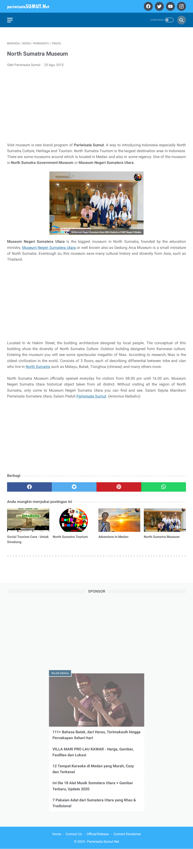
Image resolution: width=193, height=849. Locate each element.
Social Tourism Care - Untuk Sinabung (27, 539)
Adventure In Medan (113, 537)
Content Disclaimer (127, 834)
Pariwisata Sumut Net (103, 841)
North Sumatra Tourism (70, 537)
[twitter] (159, 6)
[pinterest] (118, 487)
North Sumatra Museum (162, 537)
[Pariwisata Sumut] (31, 6)
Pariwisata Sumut (91, 396)
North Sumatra (38, 366)
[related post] (28, 520)
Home (56, 834)
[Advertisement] (96, 106)
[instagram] (181, 6)
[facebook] (148, 6)
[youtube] (170, 6)
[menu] (10, 20)
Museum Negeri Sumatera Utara (49, 247)
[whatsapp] (163, 487)
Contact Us (74, 834)
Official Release (98, 834)
